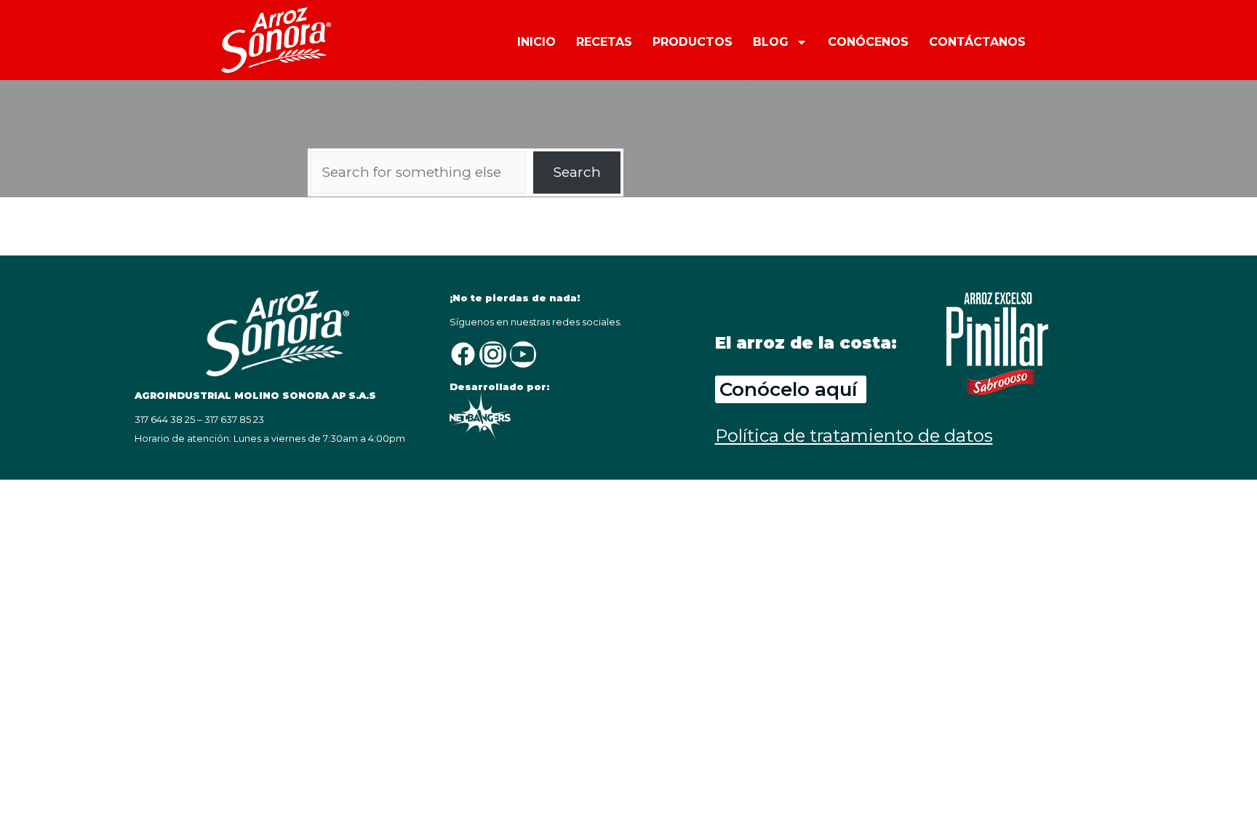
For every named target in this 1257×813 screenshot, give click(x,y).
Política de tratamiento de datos (854, 435)
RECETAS (604, 42)
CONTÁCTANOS (977, 42)
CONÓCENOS (868, 42)
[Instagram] (492, 354)
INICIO (536, 42)
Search (577, 172)
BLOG (771, 42)
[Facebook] (463, 354)
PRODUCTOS (693, 42)
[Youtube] (523, 354)
